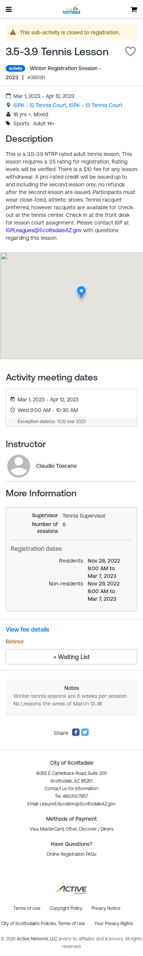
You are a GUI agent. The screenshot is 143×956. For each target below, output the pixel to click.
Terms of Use (71, 923)
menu (9, 9)
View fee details (27, 629)
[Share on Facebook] (75, 734)
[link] (39, 105)
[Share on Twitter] (85, 734)
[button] (130, 51)
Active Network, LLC (37, 939)
